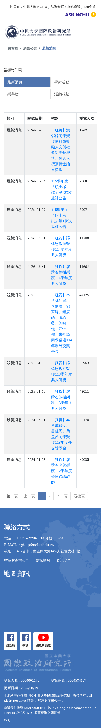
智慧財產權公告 (16, 560)
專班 (25, 645)
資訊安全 (64, 560)
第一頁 (12, 496)
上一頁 (29, 496)
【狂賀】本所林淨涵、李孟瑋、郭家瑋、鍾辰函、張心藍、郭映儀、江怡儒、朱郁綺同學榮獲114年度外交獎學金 (61, 323)
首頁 (14, 48)
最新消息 (14, 82)
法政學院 (57, 6)
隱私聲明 (43, 560)
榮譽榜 (13, 94)
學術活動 (61, 82)
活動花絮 (61, 94)
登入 (7, 720)
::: (6, 7)
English (90, 6)
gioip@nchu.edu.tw (37, 544)
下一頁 (62, 496)
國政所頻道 (43, 645)
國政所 (10, 645)
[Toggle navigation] (91, 32)
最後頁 (79, 496)
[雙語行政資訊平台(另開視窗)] (79, 14)
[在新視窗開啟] (10, 637)
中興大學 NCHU (35, 6)
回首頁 (15, 6)
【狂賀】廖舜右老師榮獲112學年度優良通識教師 (61, 471)
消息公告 (30, 48)
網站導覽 (73, 6)
